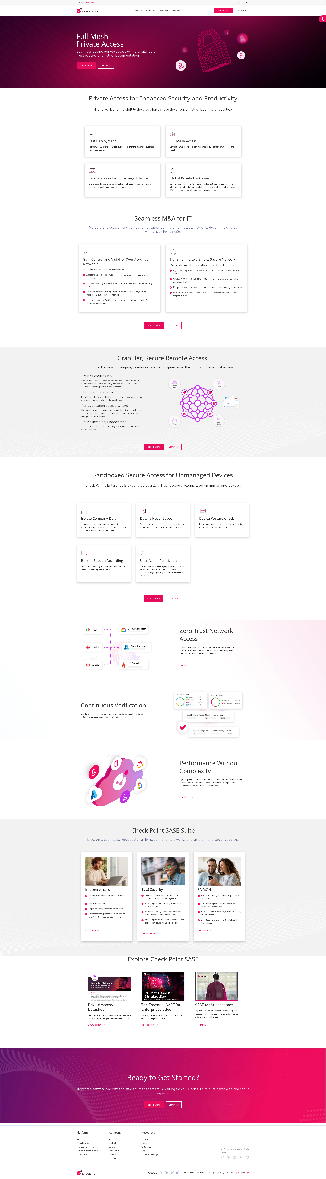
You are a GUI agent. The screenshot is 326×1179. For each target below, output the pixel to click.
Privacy (239, 1173)
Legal (247, 1173)
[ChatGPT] (222, 1158)
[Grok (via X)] (247, 1158)
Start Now (242, 10)
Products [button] (138, 11)
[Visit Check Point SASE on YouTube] (177, 1173)
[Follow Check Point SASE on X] (167, 1173)
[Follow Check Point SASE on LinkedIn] (172, 1173)
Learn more (185, 665)
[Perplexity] (234, 1158)
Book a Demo (86, 65)
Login (239, 2)
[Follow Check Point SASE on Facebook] (162, 1173)
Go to (86, 3)
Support (246, 2)
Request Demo (223, 10)
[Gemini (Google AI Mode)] (240, 1158)
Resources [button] (163, 11)
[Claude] (228, 1158)
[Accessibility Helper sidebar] (322, 18)
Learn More (173, 598)
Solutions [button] (150, 11)
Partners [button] (176, 11)
